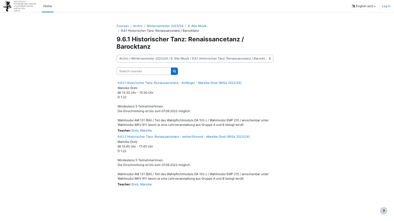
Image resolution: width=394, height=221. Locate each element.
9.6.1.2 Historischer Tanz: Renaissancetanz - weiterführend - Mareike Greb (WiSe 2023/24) (184, 137)
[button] (363, 6)
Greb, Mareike (141, 130)
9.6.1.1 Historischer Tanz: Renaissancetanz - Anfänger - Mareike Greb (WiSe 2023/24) (180, 83)
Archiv (137, 26)
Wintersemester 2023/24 (165, 26)
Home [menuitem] (47, 6)
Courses (123, 26)
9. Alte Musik (197, 26)
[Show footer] (383, 210)
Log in (386, 6)
